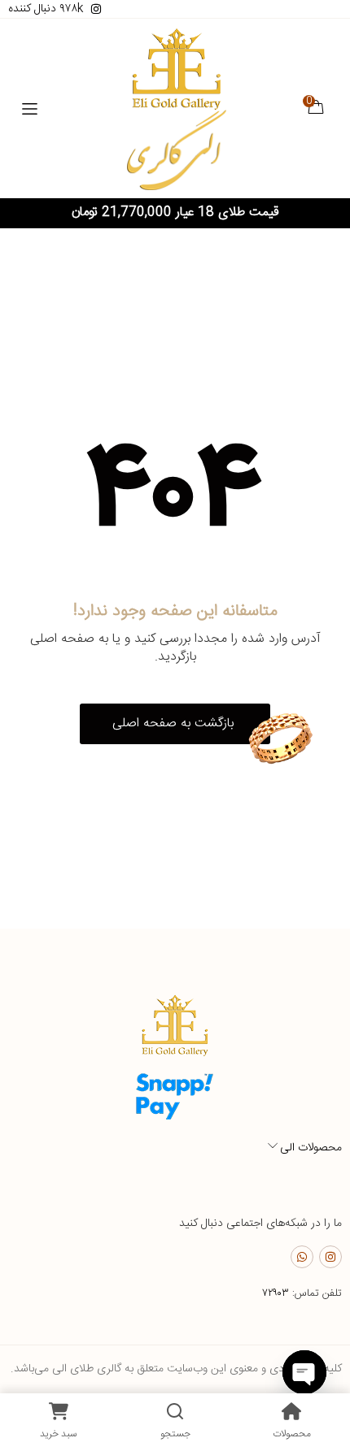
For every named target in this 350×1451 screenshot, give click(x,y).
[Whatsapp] (302, 1256)
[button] (175, 724)
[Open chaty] (304, 1372)
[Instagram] (330, 1256)
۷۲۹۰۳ (275, 1293)
